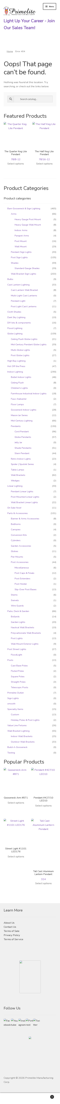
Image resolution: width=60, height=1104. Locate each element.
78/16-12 (44, 155)
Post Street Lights (16, 649)
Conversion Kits (19, 535)
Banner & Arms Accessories (25, 518)
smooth (11, 703)
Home (10, 51)
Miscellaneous (22, 567)
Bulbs (10, 279)
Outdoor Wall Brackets (23, 741)
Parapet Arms (22, 235)
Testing (11, 752)
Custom (15, 714)
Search (30, 1098)
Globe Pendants (23, 437)
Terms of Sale (11, 931)
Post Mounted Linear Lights (25, 496)
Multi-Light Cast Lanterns (24, 295)
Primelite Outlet (15, 692)
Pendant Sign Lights (21, 252)
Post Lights (17, 638)
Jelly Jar (18, 442)
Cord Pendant (22, 431)
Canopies (15, 529)
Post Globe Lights (20, 355)
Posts (10, 660)
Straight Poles (18, 681)
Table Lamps (17, 469)
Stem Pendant (22, 453)
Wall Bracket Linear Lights (24, 502)
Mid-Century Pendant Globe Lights (28, 344)
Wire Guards (17, 605)
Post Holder (21, 583)
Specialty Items (15, 709)
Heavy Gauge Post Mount (28, 219)
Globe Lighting (14, 333)
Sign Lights (13, 698)
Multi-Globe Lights (20, 349)
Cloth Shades (14, 311)
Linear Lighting (14, 485)
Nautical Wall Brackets (22, 627)
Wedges (15, 480)
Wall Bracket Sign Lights (23, 273)
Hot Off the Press (16, 366)
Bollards (15, 616)
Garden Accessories (21, 545)
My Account (10, 1098)
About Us (9, 922)
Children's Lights (19, 388)
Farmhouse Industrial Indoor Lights (28, 393)
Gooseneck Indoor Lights (23, 409)
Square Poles (17, 676)
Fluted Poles (17, 670)
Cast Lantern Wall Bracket (24, 290)
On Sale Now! (14, 507)
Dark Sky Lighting (16, 317)
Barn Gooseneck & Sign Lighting (23, 208)
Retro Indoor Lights (21, 458)
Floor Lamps (17, 404)
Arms (13, 213)
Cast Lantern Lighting (18, 284)
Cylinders (15, 540)
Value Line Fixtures (17, 725)
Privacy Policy (12, 935)
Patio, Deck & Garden (18, 611)
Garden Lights (18, 622)
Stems (14, 594)
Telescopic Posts (19, 687)
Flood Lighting (14, 328)
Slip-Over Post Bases (25, 589)
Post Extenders (22, 578)
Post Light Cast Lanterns (23, 306)
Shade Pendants (23, 447)
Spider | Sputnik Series (22, 464)
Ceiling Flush (17, 382)
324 (43, 875)
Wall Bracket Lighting (18, 730)
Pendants (16, 426)
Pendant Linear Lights (22, 491)
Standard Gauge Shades (27, 268)
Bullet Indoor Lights (21, 377)
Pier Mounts (17, 556)
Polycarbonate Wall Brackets (26, 632)
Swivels (15, 600)
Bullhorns (16, 524)
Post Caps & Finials (24, 573)
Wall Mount (21, 246)
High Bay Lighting (16, 360)
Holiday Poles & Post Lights (25, 720)
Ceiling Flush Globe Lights (24, 339)
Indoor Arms (21, 230)
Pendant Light (18, 300)
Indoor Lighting (15, 371)
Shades (14, 262)
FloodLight (16, 654)
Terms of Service (13, 939)
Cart (46, 1095)
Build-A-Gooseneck (17, 747)
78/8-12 (15, 155)
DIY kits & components (19, 322)
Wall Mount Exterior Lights (24, 643)
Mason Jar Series (19, 415)
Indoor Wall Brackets (21, 736)
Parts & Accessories (17, 513)
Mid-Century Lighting (21, 420)
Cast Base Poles (19, 665)
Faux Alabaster (19, 398)
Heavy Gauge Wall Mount (28, 224)
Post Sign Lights (19, 257)
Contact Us (10, 927)
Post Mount (21, 241)
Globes (14, 551)
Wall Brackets (18, 475)
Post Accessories (19, 562)
